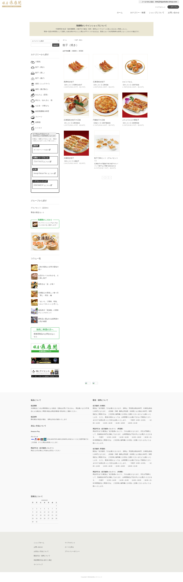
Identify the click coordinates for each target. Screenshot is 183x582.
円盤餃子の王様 (99, 120)
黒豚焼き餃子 (69, 82)
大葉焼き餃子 (69, 158)
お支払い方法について (41, 551)
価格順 (74, 51)
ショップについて (156, 13)
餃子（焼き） (79, 40)
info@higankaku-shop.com (166, 2)
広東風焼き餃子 (99, 82)
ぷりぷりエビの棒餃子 (130, 120)
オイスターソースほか (41, 150)
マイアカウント (160, 7)
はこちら (42, 161)
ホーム (120, 13)
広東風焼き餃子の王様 (72, 120)
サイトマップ (38, 564)
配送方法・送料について (42, 556)
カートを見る (69, 547)
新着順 (81, 51)
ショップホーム (39, 543)
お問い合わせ (173, 13)
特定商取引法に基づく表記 (43, 560)
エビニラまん (127, 82)
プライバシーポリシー (72, 551)
